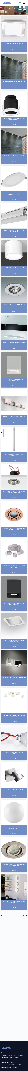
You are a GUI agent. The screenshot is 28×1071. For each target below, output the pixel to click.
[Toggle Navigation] (24, 2)
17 (23, 915)
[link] (14, 1048)
